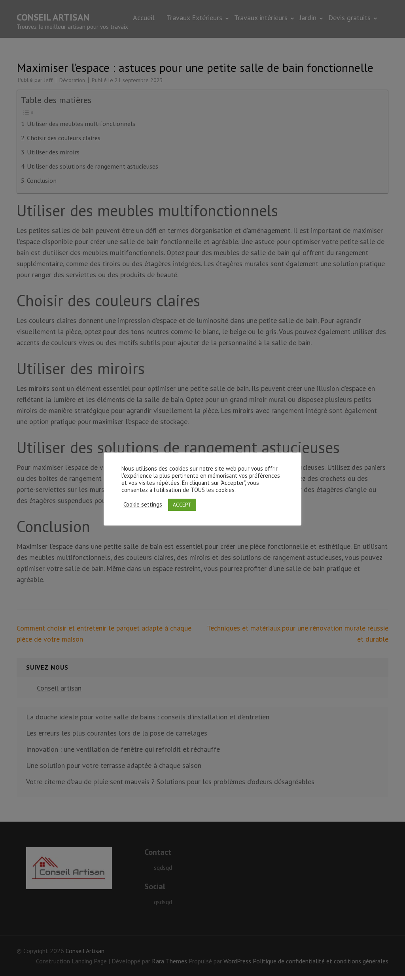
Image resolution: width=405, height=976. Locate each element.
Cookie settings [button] (142, 504)
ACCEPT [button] (182, 504)
